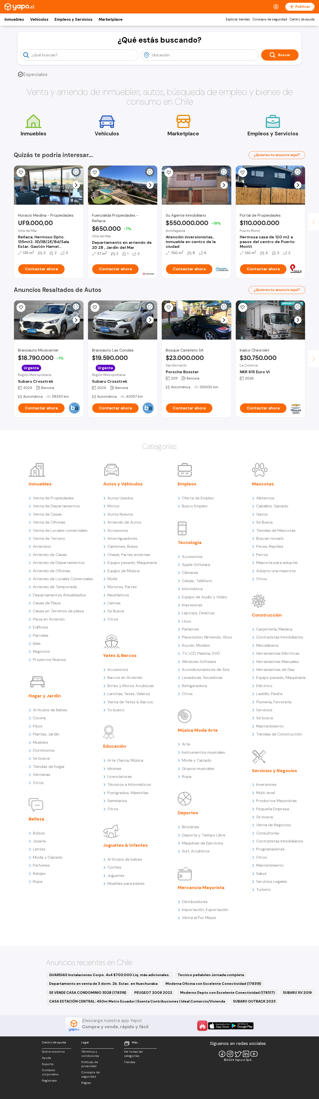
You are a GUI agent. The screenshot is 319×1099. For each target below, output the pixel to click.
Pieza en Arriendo (49, 619)
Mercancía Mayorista (201, 888)
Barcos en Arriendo (125, 677)
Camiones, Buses (122, 546)
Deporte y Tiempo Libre (203, 835)
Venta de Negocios (273, 824)
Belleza (36, 819)
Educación (114, 746)
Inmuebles (14, 19)
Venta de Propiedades (53, 498)
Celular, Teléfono (197, 580)
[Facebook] (222, 1054)
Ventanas (41, 774)
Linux (186, 621)
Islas (37, 643)
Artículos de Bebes (50, 710)
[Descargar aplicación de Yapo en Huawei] (202, 1025)
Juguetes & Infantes (125, 845)
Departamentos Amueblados (59, 595)
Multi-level (265, 792)
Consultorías (267, 833)
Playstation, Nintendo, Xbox (207, 637)
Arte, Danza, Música (125, 760)
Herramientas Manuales (277, 661)
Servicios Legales (271, 881)
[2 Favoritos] (242, 172)
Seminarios (117, 800)
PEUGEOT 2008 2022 (153, 992)
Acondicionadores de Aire (206, 669)
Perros (262, 554)
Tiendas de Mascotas (276, 530)
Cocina (39, 718)
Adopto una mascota (276, 570)
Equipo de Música (123, 570)
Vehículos (39, 19)
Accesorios (117, 530)
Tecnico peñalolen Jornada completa (211, 975)
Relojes (39, 873)
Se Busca (115, 611)
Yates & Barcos (120, 655)
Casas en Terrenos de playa (58, 611)
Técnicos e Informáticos (129, 784)
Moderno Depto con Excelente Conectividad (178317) (227, 992)
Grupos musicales (198, 768)
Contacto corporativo (50, 1072)
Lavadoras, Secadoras (202, 677)
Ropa (37, 881)
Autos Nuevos (120, 514)
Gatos (262, 514)
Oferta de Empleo (198, 498)
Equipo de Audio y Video (204, 597)
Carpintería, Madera (274, 629)
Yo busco (115, 710)
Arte (186, 744)
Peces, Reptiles (269, 546)
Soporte (47, 1064)
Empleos (187, 484)
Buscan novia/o (270, 538)
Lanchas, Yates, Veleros (128, 693)
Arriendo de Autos (124, 522)
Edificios (40, 627)
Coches (114, 867)
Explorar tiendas (238, 19)
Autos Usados (120, 498)
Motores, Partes (122, 586)
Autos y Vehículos (123, 484)
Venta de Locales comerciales (60, 530)
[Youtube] (254, 1054)
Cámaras (190, 572)
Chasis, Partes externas (128, 554)
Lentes (39, 849)
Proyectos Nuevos (49, 659)
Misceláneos (267, 645)
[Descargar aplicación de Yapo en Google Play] (242, 1025)
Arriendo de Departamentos (59, 562)
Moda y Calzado (48, 857)
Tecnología (190, 543)
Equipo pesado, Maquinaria (132, 562)
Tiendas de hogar (49, 766)
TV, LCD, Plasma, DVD (201, 653)
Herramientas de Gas (275, 669)
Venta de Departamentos (56, 506)
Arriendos (42, 546)
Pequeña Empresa (272, 809)
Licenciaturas (119, 776)
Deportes (188, 813)
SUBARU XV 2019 (297, 992)
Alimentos (265, 498)
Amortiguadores (122, 538)
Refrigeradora (194, 685)
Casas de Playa (47, 603)
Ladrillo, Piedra (269, 693)
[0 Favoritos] (20, 172)
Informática (192, 588)
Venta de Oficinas (49, 522)
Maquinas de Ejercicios (202, 843)
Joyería (39, 841)
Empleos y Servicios (73, 19)
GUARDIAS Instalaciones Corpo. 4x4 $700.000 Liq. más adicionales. (109, 975)
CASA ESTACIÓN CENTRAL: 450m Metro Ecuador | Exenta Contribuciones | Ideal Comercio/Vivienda (137, 1001)
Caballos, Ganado (272, 506)
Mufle (112, 578)
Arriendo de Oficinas (51, 570)
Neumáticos (118, 595)
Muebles (40, 742)
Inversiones (266, 784)
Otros (38, 782)
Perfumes (41, 865)
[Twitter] (238, 1054)
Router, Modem (196, 645)
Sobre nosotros (53, 1052)
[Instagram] (230, 1054)
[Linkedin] (246, 1054)
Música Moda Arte (198, 730)
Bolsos (39, 833)
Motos (113, 506)
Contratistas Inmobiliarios (279, 637)
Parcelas (40, 635)
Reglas (86, 1083)
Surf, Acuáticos (196, 851)
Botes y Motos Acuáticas (130, 685)
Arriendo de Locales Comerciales (63, 578)
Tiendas (129, 1062)
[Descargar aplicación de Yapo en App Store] (219, 1025)
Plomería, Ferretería (273, 702)
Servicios (264, 710)
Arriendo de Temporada (55, 586)
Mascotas (263, 484)
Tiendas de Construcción (279, 734)
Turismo (263, 889)
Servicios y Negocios (274, 771)
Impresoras (192, 605)
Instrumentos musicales (203, 752)
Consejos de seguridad (269, 19)
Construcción (267, 615)
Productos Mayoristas (276, 800)
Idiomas (114, 768)
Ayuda (46, 1058)
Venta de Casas (47, 514)
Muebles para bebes (126, 883)
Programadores (270, 849)
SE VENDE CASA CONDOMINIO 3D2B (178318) (87, 992)
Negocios (41, 651)
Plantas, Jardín (46, 734)
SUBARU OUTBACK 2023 (254, 1001)
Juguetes (115, 875)
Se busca (41, 758)
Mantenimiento (270, 726)
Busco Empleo (195, 506)
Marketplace (111, 19)
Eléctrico (264, 685)
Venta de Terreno (49, 538)
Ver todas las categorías (133, 1054)
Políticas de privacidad (89, 1064)
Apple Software (196, 564)
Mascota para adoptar (277, 562)
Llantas (114, 603)
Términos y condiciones (90, 1054)
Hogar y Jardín (45, 696)
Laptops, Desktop (198, 613)
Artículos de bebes (124, 859)
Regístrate (49, 1081)
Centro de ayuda (302, 19)
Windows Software (199, 661)
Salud (261, 873)
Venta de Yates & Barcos (130, 702)
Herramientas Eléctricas (278, 653)
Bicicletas (190, 826)
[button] (76, 185)
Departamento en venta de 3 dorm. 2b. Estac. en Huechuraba (103, 983)
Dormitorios (44, 750)
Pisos (37, 726)
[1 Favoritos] (94, 172)
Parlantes (190, 629)
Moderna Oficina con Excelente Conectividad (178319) (213, 983)
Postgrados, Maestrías (128, 792)
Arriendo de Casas (50, 554)
